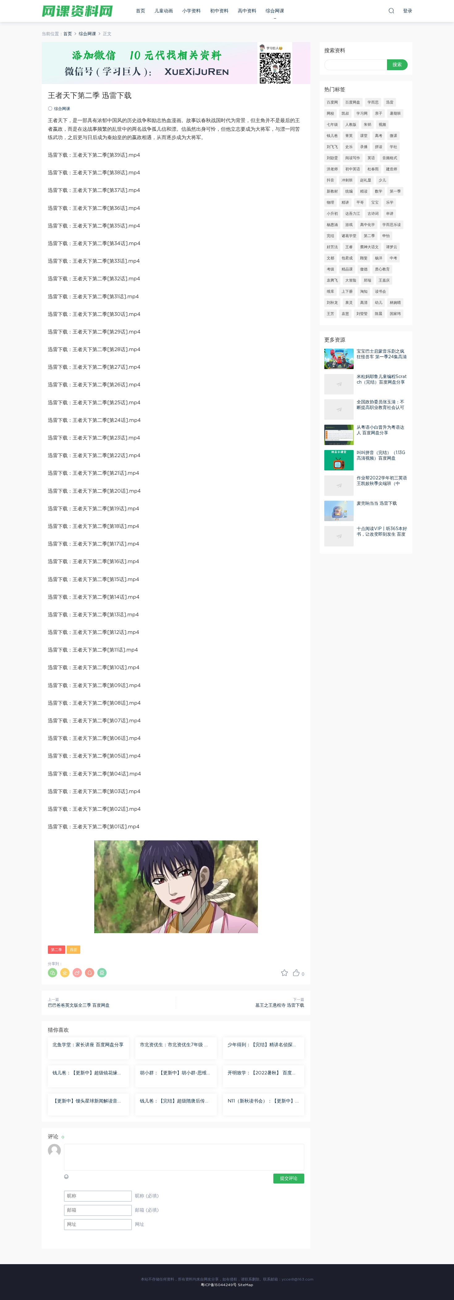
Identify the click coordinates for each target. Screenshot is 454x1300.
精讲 (345, 202)
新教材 (332, 191)
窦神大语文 (369, 247)
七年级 (332, 124)
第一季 (395, 191)
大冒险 (350, 280)
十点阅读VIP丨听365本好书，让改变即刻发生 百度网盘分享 (382, 534)
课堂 (364, 136)
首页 (140, 11)
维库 (330, 291)
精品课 (347, 269)
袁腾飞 (332, 280)
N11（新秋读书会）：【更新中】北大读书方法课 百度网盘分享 (261, 1101)
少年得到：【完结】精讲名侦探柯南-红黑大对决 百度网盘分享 (262, 1045)
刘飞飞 (332, 147)
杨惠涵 (332, 225)
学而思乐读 (391, 225)
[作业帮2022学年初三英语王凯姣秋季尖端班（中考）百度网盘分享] (339, 485)
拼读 (378, 147)
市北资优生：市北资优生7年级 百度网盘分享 (174, 1045)
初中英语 (352, 169)
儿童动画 (163, 11)
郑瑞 (367, 280)
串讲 (389, 213)
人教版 (350, 124)
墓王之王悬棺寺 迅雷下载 (279, 1005)
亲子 (378, 113)
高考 (378, 136)
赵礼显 (365, 180)
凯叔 (345, 113)
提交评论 (288, 1178)
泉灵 (349, 302)
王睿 (349, 247)
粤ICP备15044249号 (219, 1285)
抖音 (330, 180)
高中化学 (367, 225)
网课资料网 (77, 11)
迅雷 (73, 950)
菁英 (349, 136)
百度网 (332, 102)
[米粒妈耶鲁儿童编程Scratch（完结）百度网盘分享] (339, 384)
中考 (393, 258)
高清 (364, 302)
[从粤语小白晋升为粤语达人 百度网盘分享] (339, 435)
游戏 (349, 225)
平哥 (360, 202)
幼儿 (378, 302)
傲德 (364, 269)
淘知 (364, 291)
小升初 (332, 213)
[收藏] (284, 972)
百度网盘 (352, 102)
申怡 (386, 236)
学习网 (362, 113)
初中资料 (219, 11)
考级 (330, 269)
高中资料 (247, 11)
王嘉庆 (384, 280)
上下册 (347, 291)
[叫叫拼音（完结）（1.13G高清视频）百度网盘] (339, 460)
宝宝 (375, 202)
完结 (330, 236)
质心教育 (382, 269)
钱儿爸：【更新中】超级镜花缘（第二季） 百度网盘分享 (85, 1073)
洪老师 (332, 169)
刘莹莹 (362, 314)
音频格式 (389, 158)
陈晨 (378, 314)
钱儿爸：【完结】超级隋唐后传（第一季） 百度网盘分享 (172, 1101)
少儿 (382, 180)
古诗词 (373, 213)
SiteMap (245, 1285)
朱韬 (367, 124)
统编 (349, 191)
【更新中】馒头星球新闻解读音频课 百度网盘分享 (87, 1101)
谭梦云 (391, 247)
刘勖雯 (332, 158)
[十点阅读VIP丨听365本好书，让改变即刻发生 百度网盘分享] (339, 536)
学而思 (373, 102)
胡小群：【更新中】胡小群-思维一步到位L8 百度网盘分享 (175, 1073)
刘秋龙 (332, 302)
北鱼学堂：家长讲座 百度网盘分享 (88, 1045)
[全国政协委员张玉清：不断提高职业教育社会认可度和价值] (339, 409)
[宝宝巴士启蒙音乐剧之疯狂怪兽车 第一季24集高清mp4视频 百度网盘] (339, 359)
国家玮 (395, 314)
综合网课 (275, 11)
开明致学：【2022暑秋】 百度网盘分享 (262, 1073)
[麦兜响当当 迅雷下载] (339, 511)
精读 (364, 191)
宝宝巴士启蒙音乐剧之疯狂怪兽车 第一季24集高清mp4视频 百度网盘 (382, 357)
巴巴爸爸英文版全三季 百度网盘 (79, 1005)
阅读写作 (352, 158)
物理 (330, 202)
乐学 (389, 202)
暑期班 (395, 113)
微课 (393, 136)
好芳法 (332, 247)
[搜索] (391, 10)
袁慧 (345, 314)
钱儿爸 (332, 136)
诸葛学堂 (349, 236)
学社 (393, 147)
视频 (382, 124)
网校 (330, 113)
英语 (371, 158)
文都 (330, 258)
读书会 (380, 291)
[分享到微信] (52, 972)
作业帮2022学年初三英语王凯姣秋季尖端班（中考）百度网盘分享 (382, 483)
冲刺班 (347, 180)
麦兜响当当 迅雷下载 (377, 503)
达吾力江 (352, 213)
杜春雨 (373, 169)
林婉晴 (395, 302)
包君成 (347, 258)
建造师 (391, 169)
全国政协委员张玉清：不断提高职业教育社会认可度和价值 (380, 407)
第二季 (56, 950)
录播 (364, 147)
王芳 (330, 314)
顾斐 (364, 258)
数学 (378, 191)
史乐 (349, 147)
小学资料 (191, 11)
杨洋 (378, 258)
